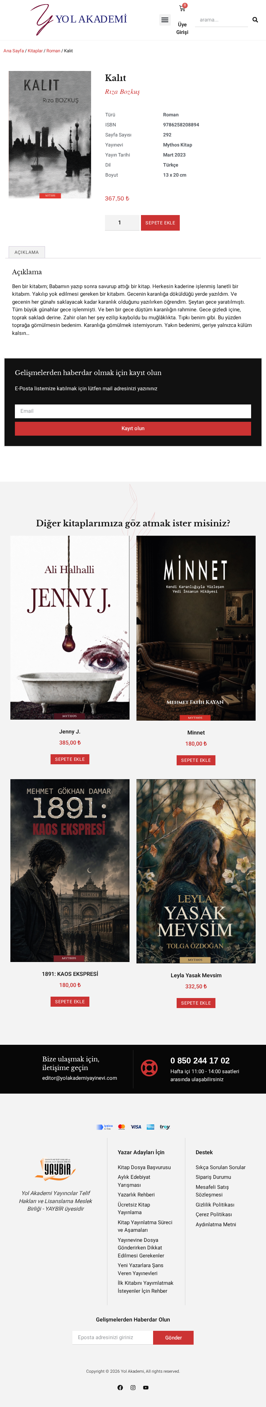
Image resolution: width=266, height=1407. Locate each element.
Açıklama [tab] (27, 252)
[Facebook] (120, 1387)
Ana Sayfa (13, 50)
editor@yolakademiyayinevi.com (79, 1078)
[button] (165, 20)
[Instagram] (133, 1387)
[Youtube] (145, 1387)
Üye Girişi (182, 28)
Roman (53, 50)
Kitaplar (35, 50)
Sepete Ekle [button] (70, 759)
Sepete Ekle (160, 223)
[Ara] (255, 19)
